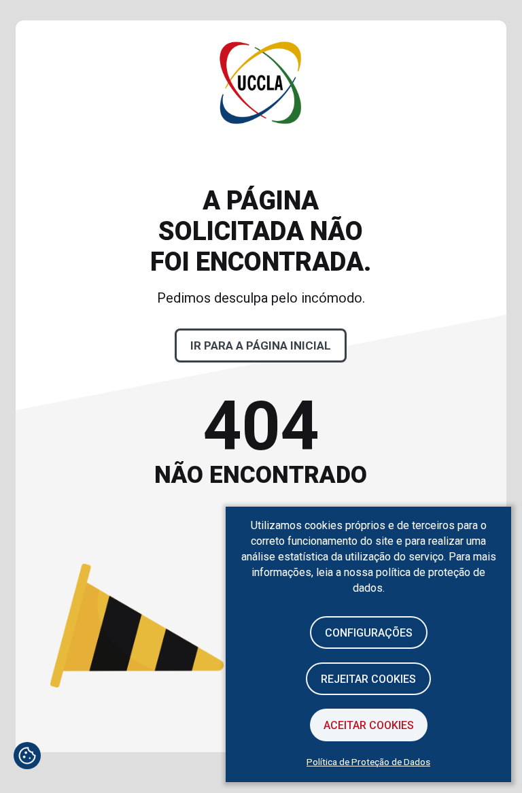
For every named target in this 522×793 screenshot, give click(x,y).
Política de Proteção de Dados (368, 761)
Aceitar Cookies (369, 725)
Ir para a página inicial (260, 345)
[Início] (260, 167)
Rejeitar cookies (368, 679)
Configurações (369, 632)
